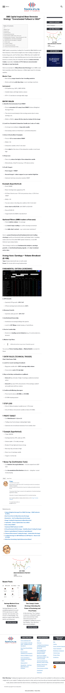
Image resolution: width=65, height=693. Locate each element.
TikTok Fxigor (56, 653)
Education (39, 672)
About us (39, 642)
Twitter (55, 644)
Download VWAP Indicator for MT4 (14, 527)
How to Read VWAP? (10, 524)
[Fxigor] (5, 486)
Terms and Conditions (29, 690)
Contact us (55, 657)
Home (38, 640)
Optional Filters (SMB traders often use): (12, 35)
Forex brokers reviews (42, 668)
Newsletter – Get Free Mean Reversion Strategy (17, 518)
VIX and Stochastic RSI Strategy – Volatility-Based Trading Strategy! (23, 529)
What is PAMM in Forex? (26, 655)
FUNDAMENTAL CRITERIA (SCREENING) (13, 38)
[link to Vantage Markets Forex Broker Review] (12, 592)
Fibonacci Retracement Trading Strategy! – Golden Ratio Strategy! (22, 533)
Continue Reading (11, 622)
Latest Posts (9, 478)
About (4, 478)
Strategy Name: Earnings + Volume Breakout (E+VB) (15, 37)
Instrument (6, 31)
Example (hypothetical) (9, 34)
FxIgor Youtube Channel (59, 646)
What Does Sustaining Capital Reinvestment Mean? (18, 539)
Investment (40, 670)
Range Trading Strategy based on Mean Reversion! (18, 520)
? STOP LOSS (7, 42)
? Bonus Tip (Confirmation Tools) (11, 46)
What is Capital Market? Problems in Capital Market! (18, 531)
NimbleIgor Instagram (58, 650)
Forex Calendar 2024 (26, 640)
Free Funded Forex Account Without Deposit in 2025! (41, 652)
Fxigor (11, 481)
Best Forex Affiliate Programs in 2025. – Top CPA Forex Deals (42, 657)
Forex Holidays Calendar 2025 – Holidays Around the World (26, 644)
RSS (54, 642)
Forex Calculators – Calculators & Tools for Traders (26, 659)
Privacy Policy (56, 655)
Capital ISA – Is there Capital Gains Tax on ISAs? (17, 522)
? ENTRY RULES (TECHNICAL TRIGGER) (12, 40)
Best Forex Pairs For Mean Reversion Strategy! (17, 516)
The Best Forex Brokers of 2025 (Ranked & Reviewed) (43, 646)
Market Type (7, 29)
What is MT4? (24, 663)
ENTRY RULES (7, 32)
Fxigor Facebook (57, 648)
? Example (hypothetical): (10, 45)
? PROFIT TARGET (9, 43)
